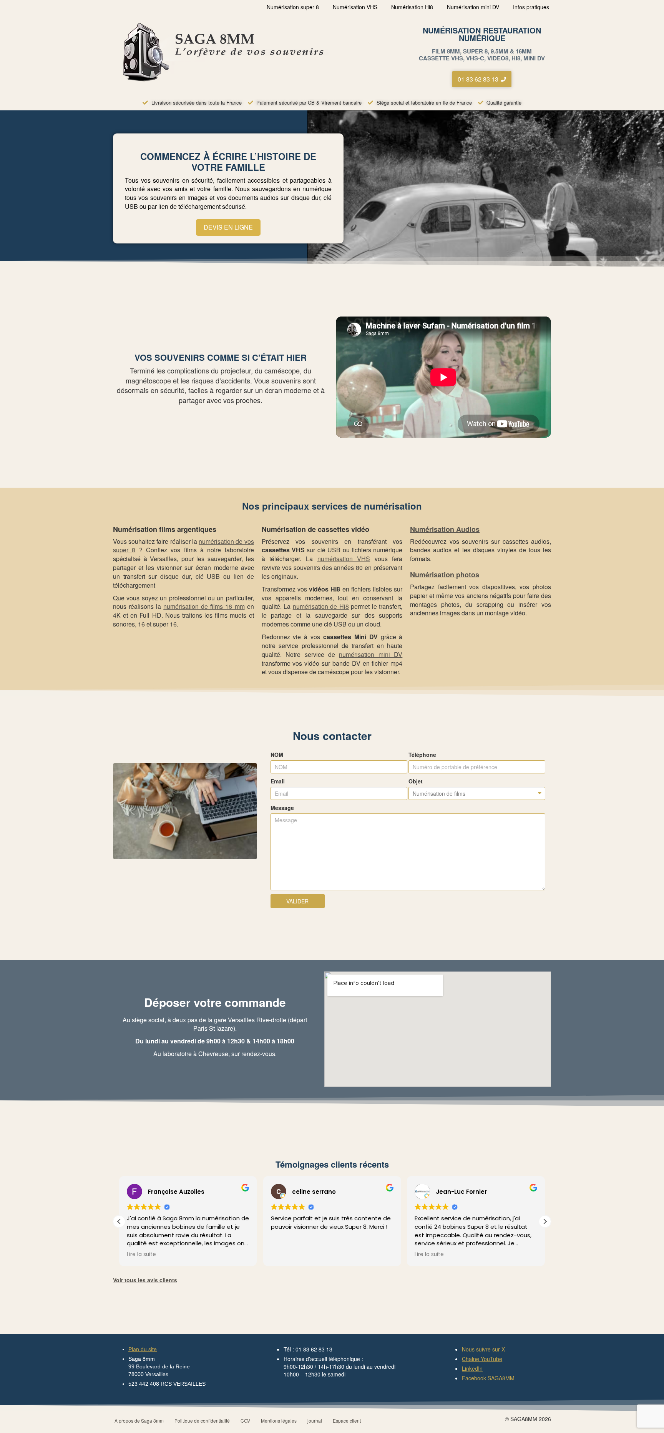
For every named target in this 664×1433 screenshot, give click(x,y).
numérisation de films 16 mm (203, 606)
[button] (545, 1221)
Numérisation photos (444, 575)
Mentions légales (279, 1420)
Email (278, 781)
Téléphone (422, 754)
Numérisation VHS (355, 7)
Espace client (347, 1420)
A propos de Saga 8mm (139, 1420)
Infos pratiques (531, 7)
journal (314, 1420)
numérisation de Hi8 (321, 606)
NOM (277, 754)
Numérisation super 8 (293, 7)
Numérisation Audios (445, 529)
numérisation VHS (343, 558)
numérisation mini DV (370, 654)
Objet (415, 781)
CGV (245, 1420)
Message (282, 807)
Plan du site (142, 1349)
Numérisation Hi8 (412, 7)
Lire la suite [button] (141, 1254)
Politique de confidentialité (202, 1420)
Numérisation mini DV (473, 7)
